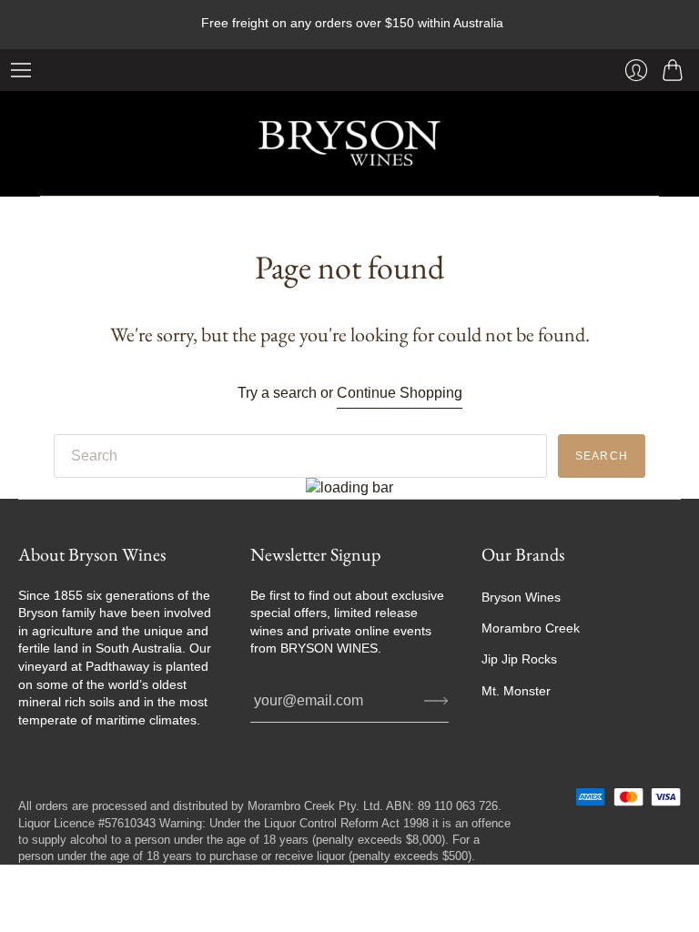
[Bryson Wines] (349, 143)
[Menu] (21, 70)
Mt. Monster (516, 691)
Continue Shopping (399, 392)
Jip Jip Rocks (519, 659)
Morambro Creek (530, 628)
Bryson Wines (521, 597)
